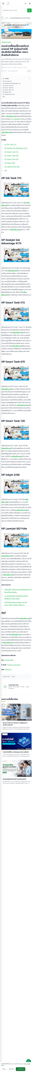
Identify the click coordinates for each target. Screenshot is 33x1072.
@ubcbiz (8, 669)
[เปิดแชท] (28, 1061)
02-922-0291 (9, 660)
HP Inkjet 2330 (7, 92)
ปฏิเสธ (4, 1069)
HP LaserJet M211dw (8, 94)
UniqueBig (16, 119)
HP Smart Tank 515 (8, 86)
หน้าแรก (2, 18)
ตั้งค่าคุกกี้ (11, 1069)
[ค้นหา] (29, 10)
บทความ (6, 18)
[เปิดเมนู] (3, 3)
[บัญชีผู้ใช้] (25, 3)
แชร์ (30, 71)
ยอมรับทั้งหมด (20, 1069)
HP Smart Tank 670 (8, 88)
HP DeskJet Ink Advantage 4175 (11, 83)
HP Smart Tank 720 (8, 90)
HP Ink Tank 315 (7, 81)
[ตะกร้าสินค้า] (30, 3)
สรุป (4, 96)
